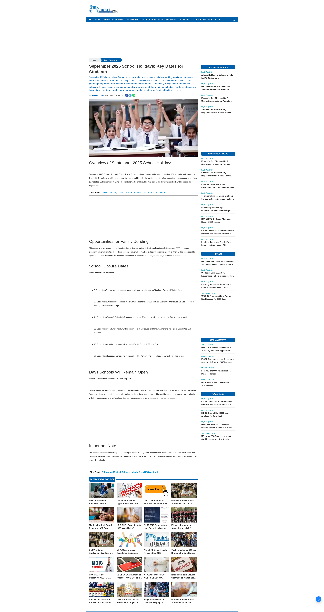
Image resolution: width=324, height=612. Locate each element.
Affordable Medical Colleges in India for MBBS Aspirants (130, 472)
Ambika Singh (98, 95)
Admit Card (218, 394)
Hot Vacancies (168, 19)
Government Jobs (136, 19)
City (216, 19)
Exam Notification (189, 19)
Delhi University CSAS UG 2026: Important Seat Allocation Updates (134, 192)
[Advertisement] (179, 7)
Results (153, 19)
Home (94, 60)
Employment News (113, 19)
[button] (90, 19)
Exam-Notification (110, 60)
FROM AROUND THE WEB (102, 479)
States (206, 19)
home (97, 19)
